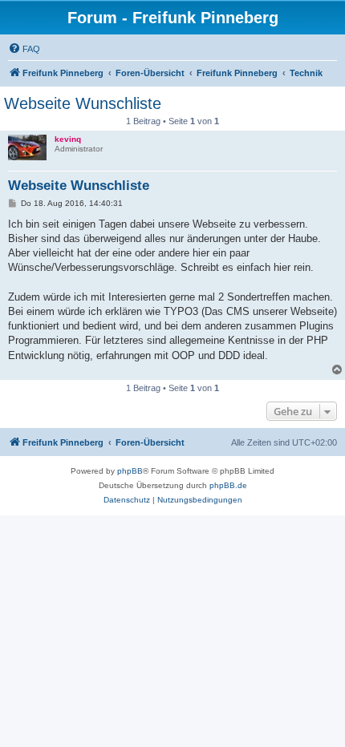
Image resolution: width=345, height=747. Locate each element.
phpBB (130, 470)
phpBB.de (228, 485)
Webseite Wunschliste (82, 103)
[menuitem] (24, 49)
